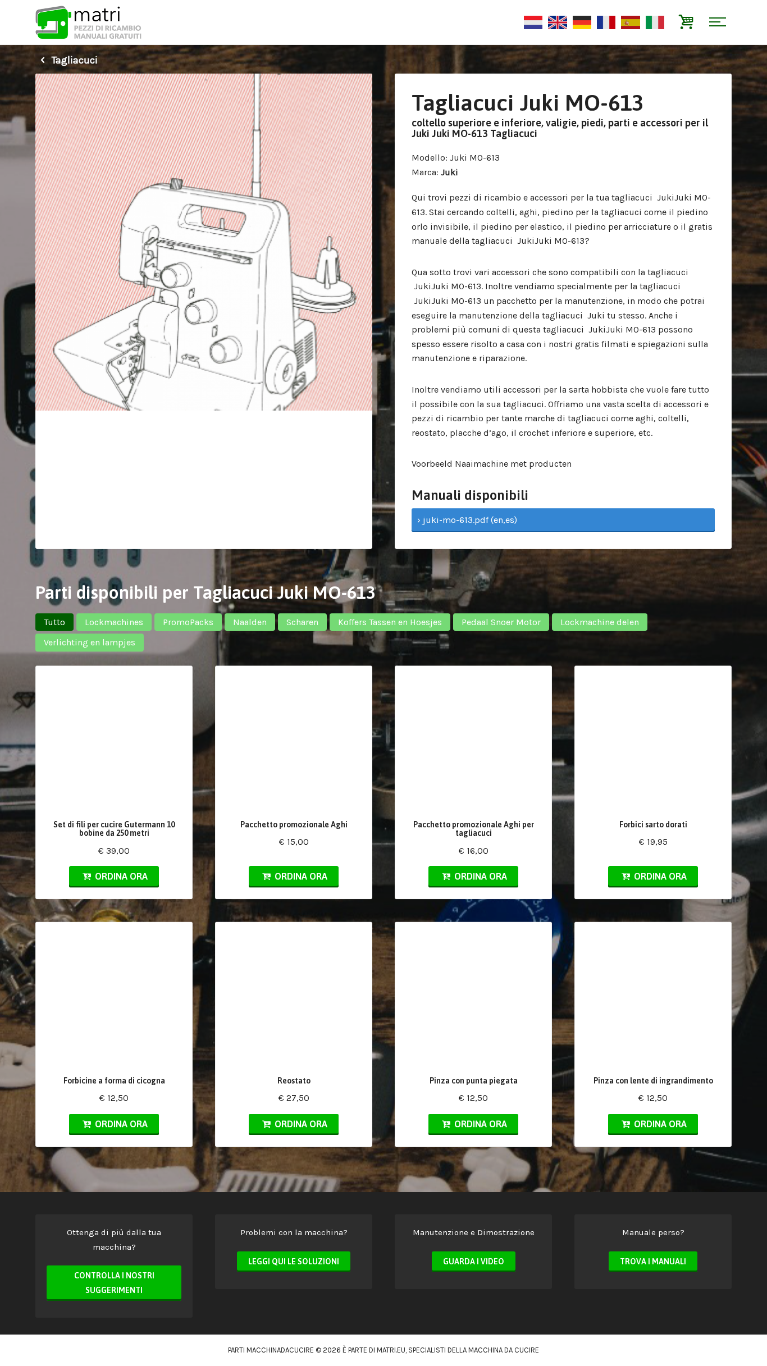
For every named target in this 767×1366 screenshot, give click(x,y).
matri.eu (391, 1350)
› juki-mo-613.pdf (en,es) (467, 519)
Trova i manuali (653, 1261)
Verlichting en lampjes (89, 642)
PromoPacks (188, 622)
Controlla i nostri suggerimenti (114, 1283)
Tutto (54, 622)
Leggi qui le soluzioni (293, 1261)
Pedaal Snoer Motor (501, 622)
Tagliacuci (73, 60)
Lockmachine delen (599, 622)
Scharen (302, 622)
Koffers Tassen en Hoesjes (390, 622)
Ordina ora (120, 876)
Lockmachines (114, 622)
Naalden (250, 622)
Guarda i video (473, 1261)
